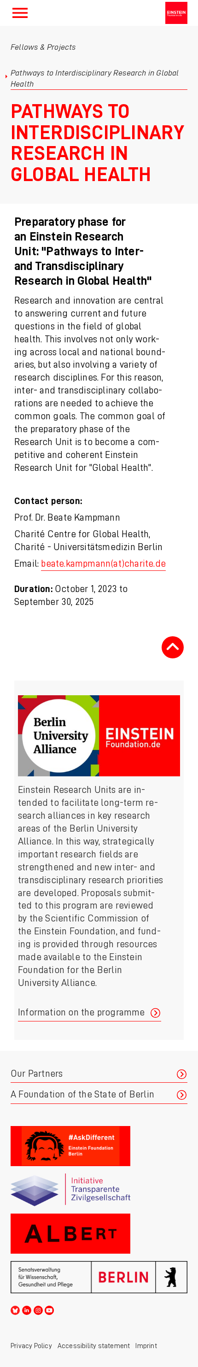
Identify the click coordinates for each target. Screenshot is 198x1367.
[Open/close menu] (20, 13)
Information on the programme (81, 1012)
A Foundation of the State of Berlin (82, 1094)
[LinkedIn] (26, 1309)
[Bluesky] (15, 1309)
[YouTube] (49, 1309)
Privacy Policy (31, 1345)
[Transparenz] (99, 1189)
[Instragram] (38, 1309)
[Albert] (99, 1234)
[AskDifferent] (99, 1146)
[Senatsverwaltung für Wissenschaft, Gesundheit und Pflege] (99, 1277)
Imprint (146, 1345)
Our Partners (37, 1074)
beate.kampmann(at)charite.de (103, 564)
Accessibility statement (94, 1345)
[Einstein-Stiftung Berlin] (176, 13)
